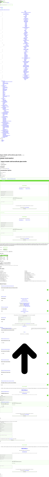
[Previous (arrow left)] (0, 475)
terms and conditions (27, 207)
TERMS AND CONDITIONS (24, 298)
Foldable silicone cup (5, 393)
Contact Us (8, 9)
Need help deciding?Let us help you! (2, 167)
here (8, 168)
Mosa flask (3, 319)
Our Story (6, 9)
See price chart (3, 178)
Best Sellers (1, 9)
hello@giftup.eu (21, 188)
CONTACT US (24, 326)
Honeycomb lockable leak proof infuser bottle (9, 287)
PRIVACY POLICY (24, 299)
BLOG (24, 312)
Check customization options (11, 178)
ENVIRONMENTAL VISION (24, 311)
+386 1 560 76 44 (27, 188)
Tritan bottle (3, 298)
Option (1, 249)
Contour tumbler (4, 308)
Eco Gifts (4, 9)
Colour (1, 247)
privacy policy (28, 323)
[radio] (5, 247)
